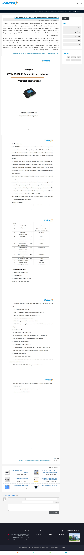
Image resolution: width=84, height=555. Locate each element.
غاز (54, 458)
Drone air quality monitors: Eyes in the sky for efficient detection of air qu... (49, 479)
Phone (17, 554)
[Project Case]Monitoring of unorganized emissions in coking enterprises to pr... (49, 472)
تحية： (58, 499)
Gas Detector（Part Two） (21, 485)
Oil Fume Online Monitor (21, 478)
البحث (80, 16)
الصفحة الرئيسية (76, 11)
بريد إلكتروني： (56, 502)
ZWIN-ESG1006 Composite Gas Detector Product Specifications (34, 460)
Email (50, 554)
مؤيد (70, 11)
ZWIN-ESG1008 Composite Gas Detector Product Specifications (35, 53)
